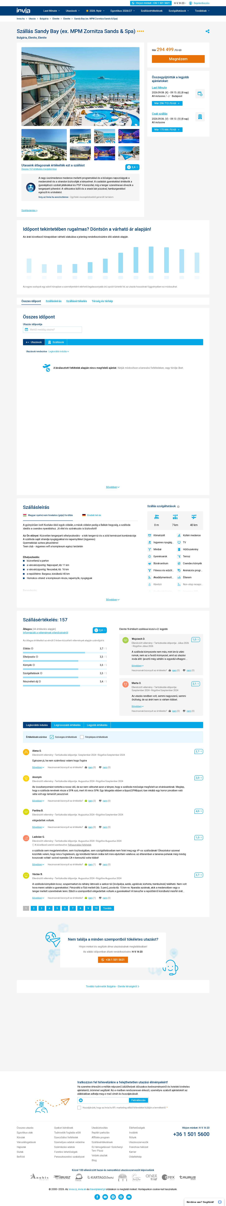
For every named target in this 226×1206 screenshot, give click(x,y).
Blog (94, 1160)
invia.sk (82, 1189)
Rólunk (132, 1137)
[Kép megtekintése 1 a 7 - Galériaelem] (44, 144)
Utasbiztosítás (100, 1127)
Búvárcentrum (160, 563)
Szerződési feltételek (66, 1137)
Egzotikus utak (25, 1132)
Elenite (56, 18)
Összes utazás (25, 1127)
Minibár (157, 549)
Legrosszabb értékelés (67, 725)
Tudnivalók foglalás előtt (67, 1132)
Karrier (132, 1151)
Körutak (21, 1137)
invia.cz (73, 1189)
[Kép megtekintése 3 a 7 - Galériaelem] (104, 136)
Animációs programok (193, 570)
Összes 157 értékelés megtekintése (39, 169)
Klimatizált (159, 535)
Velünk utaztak (99, 1155)
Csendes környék (192, 563)
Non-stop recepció (193, 584)
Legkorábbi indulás (37, 725)
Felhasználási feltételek (79, 845)
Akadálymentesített (163, 577)
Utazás (32, 18)
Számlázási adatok (64, 1147)
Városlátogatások (26, 1142)
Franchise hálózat (138, 1147)
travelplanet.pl (97, 1189)
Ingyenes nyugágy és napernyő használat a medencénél (163, 542)
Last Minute (159, 87)
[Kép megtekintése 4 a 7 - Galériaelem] (128, 136)
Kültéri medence (192, 535)
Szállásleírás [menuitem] (54, 301)
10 (96, 908)
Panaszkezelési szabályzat (69, 1156)
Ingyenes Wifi (190, 591)
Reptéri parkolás (101, 1132)
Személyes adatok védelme (69, 1142)
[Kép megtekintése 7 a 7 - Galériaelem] (128, 153)
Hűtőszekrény (190, 549)
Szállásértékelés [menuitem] (76, 301)
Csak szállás (159, 113)
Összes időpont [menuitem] (31, 301)
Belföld (21, 1156)
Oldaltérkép (135, 1156)
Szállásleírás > (29, 210)
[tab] (48, 515)
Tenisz (186, 556)
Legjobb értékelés (97, 725)
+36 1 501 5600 (191, 1134)
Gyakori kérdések (63, 1127)
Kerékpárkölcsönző (163, 591)
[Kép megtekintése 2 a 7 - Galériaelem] (80, 136)
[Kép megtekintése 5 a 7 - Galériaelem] (80, 153)
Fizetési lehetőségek (66, 1151)
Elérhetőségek (137, 1127)
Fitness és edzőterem (163, 570)
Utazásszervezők (138, 1142)
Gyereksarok (160, 556)
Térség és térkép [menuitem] (102, 301)
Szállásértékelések (151, 10)
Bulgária (44, 18)
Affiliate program (101, 1137)
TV (184, 542)
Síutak (20, 1151)
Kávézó (157, 584)
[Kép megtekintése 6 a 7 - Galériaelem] (104, 153)
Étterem (187, 577)
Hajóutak (21, 1147)
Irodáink (133, 1132)
